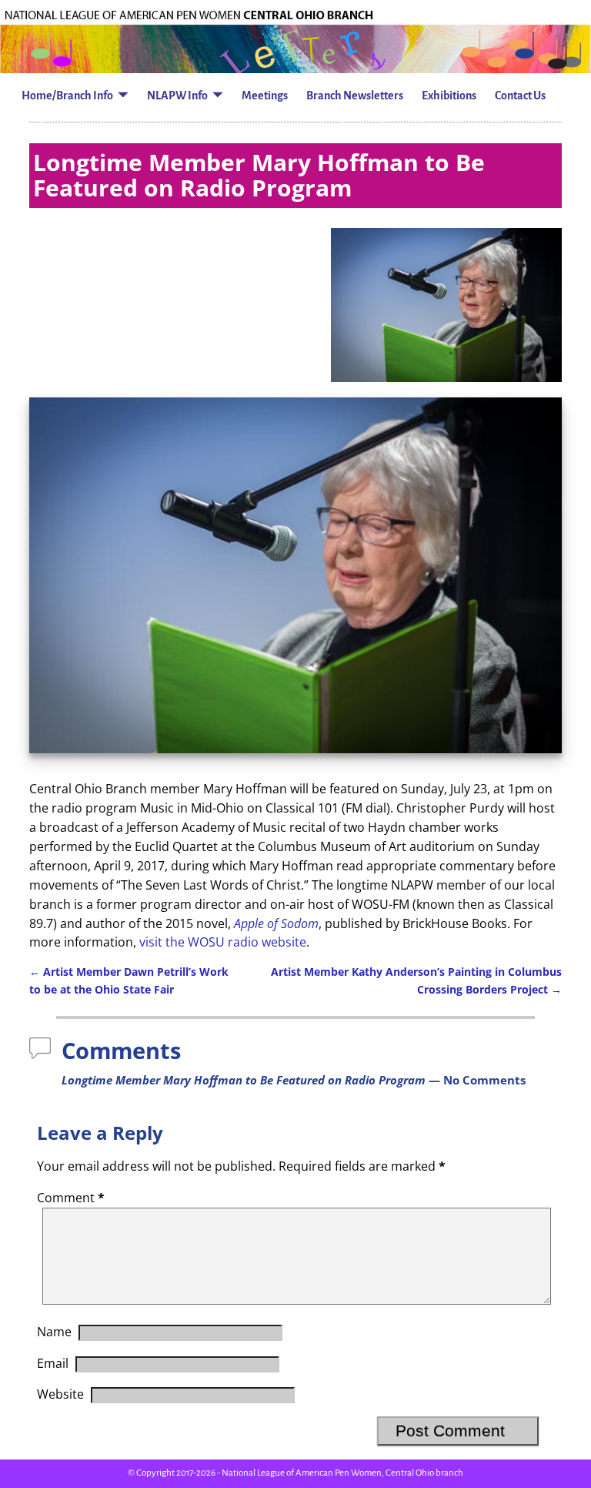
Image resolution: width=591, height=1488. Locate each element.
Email (52, 1363)
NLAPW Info (177, 95)
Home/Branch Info (67, 95)
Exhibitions (449, 95)
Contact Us (520, 95)
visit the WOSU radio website (222, 941)
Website (60, 1394)
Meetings (265, 95)
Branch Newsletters (354, 95)
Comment (71, 1197)
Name (54, 1331)
